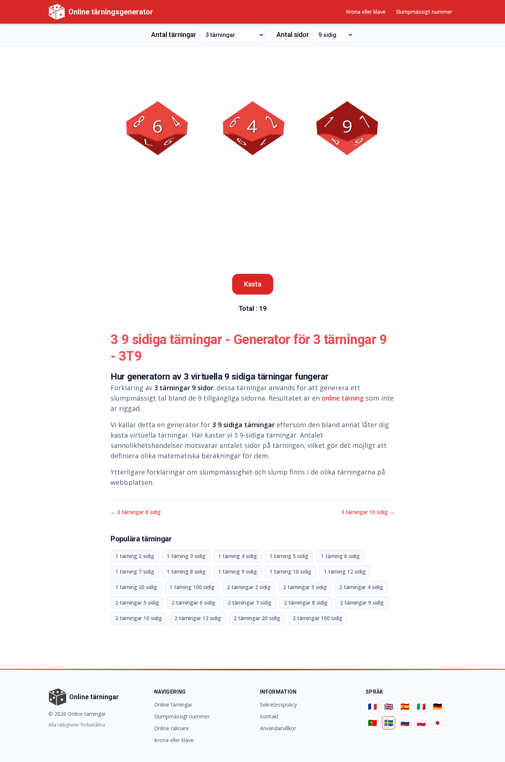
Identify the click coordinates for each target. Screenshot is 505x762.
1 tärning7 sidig (134, 571)
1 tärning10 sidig (290, 571)
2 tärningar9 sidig (362, 602)
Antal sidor (293, 34)
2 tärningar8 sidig (306, 602)
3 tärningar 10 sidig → (367, 512)
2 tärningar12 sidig (197, 618)
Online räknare (171, 728)
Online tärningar (173, 704)
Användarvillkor (278, 728)
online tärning (343, 398)
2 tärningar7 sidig (249, 602)
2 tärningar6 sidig (193, 602)
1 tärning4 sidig (237, 555)
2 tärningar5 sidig (137, 602)
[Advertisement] (252, 68)
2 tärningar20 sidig (257, 618)
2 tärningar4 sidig (361, 587)
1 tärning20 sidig (136, 587)
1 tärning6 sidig (340, 555)
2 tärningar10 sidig (138, 618)
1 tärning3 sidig (186, 555)
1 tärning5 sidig (289, 555)
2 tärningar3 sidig (305, 587)
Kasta (252, 284)
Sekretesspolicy (278, 704)
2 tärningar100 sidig (317, 618)
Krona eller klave (366, 11)
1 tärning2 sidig (134, 555)
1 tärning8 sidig (186, 571)
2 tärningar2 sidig (249, 587)
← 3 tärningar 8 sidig (136, 512)
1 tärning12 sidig (345, 571)
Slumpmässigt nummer (424, 11)
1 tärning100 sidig (192, 587)
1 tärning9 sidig (237, 571)
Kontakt (269, 716)
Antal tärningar (173, 34)
